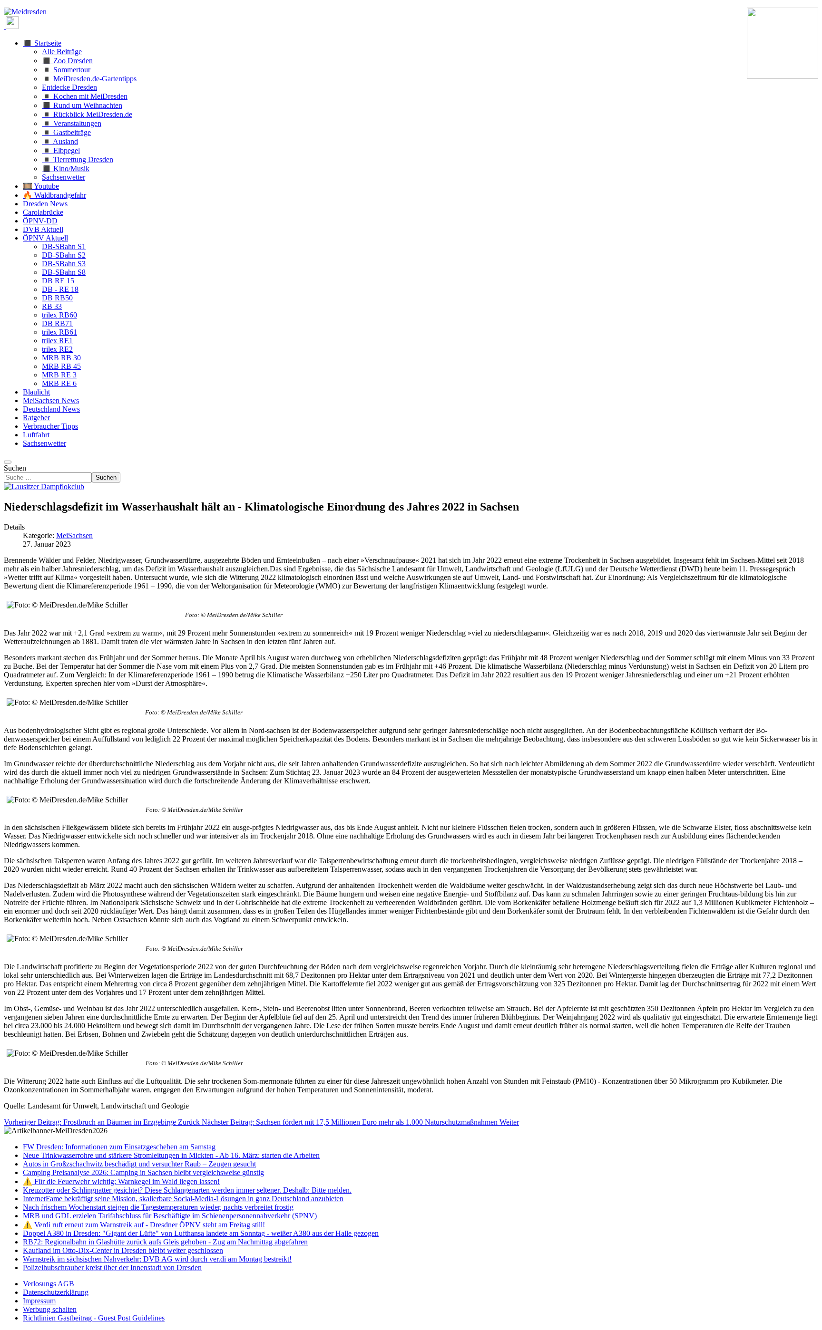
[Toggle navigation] (7, 462)
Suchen (15, 468)
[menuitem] (48, 1284)
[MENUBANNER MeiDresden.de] (25, 12)
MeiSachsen (74, 535)
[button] (42, 43)
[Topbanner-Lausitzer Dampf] (44, 486)
